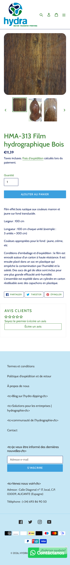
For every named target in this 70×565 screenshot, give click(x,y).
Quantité (9, 175)
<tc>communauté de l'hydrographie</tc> (32, 420)
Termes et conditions (20, 366)
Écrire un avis (33, 326)
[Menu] (64, 15)
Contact (12, 430)
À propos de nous (18, 386)
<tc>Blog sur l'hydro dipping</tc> (27, 396)
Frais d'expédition (32, 158)
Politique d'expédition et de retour (29, 376)
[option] (19, 105)
